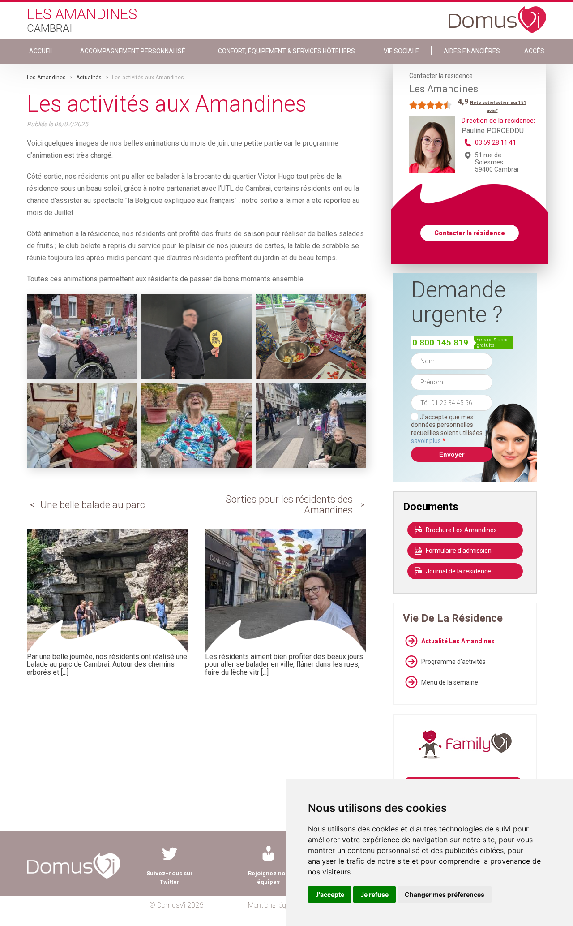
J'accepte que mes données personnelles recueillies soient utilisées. (451, 428)
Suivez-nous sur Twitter (169, 877)
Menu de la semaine (449, 682)
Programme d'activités (453, 661)
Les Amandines (46, 77)
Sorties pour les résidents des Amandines (289, 505)
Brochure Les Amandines (461, 530)
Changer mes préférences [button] (444, 894)
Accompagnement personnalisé (132, 51)
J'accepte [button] (329, 894)
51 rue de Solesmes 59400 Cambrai (496, 162)
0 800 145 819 (440, 342)
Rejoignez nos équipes (268, 877)
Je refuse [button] (374, 894)
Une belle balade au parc (92, 504)
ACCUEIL (41, 51)
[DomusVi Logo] (497, 15)
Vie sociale (401, 51)
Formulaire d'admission (459, 550)
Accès (534, 51)
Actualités (89, 77)
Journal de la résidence (458, 571)
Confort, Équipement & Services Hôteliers (286, 51)
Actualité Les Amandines (458, 641)
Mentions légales (273, 905)
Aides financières (472, 51)
